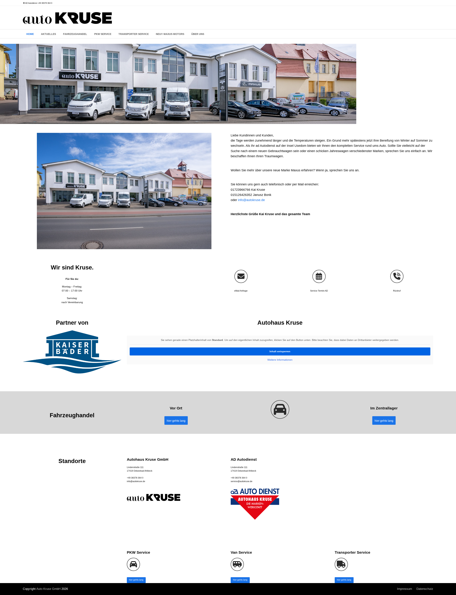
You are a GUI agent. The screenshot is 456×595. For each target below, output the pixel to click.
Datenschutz (424, 589)
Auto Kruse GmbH (48, 589)
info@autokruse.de (251, 200)
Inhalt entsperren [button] (280, 351)
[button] (8, 587)
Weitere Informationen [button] (279, 359)
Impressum (404, 589)
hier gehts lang (136, 580)
